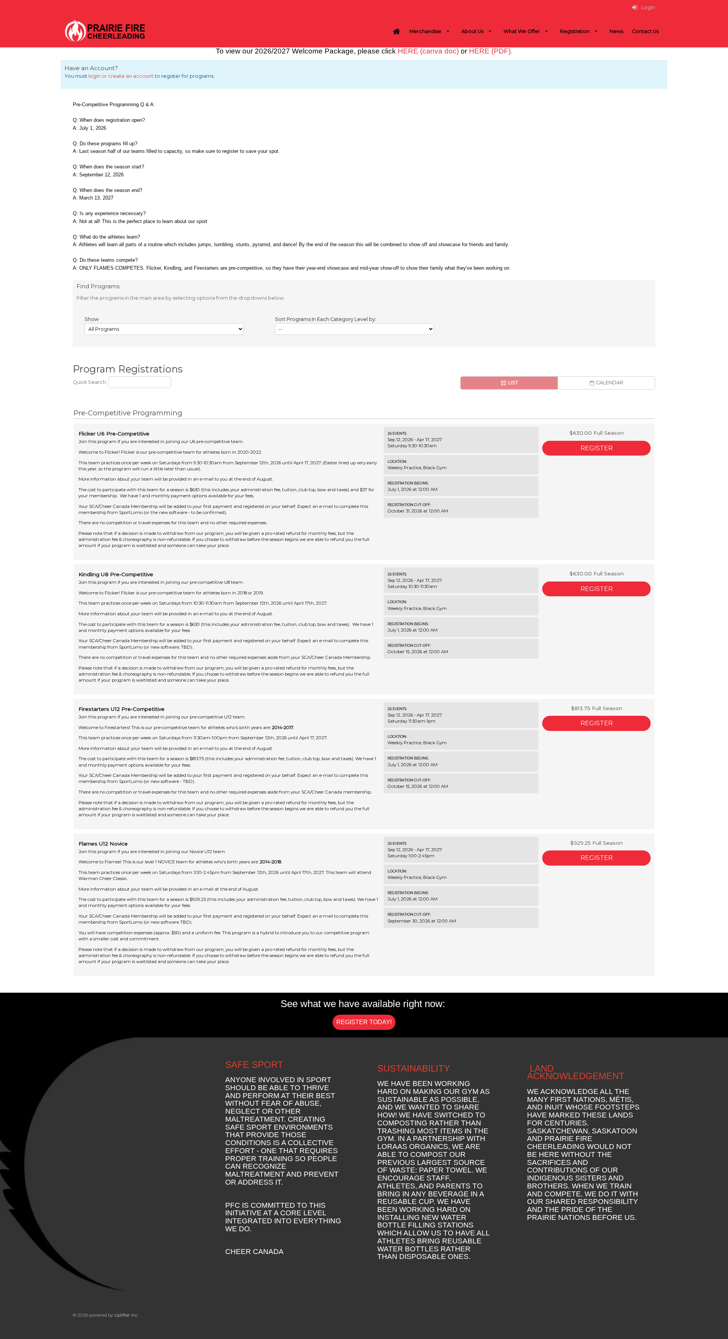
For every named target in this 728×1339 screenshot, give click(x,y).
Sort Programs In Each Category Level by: (325, 319)
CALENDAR (609, 382)
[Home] (396, 31)
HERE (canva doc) (428, 51)
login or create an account (121, 76)
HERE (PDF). (491, 51)
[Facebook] (637, 1319)
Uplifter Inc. (126, 1315)
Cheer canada (254, 1252)
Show (92, 319)
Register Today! (364, 1022)
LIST (512, 382)
